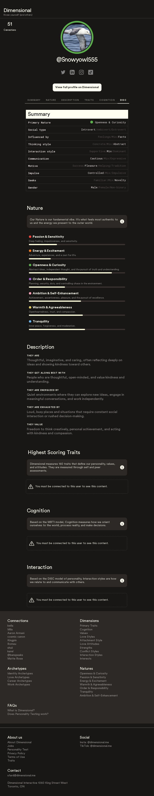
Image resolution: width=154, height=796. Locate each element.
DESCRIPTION (70, 100)
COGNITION (107, 100)
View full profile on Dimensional (77, 87)
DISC (123, 100)
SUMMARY (34, 100)
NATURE (51, 100)
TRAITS (89, 100)
